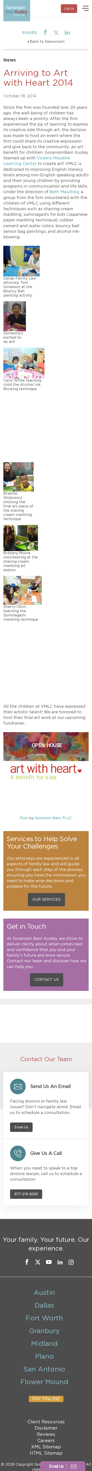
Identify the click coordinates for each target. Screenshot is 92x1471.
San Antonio (44, 1369)
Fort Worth (44, 1318)
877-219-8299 (26, 1194)
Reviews (46, 1434)
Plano (44, 1356)
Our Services (46, 899)
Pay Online (46, 1399)
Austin (44, 1292)
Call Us (69, 9)
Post (24, 818)
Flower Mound (44, 1382)
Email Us (21, 1127)
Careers (46, 1441)
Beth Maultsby (64, 192)
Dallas (44, 1305)
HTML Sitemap (46, 1453)
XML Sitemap (46, 1447)
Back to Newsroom (47, 41)
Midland (44, 1344)
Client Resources (46, 1422)
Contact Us (46, 979)
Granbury (44, 1331)
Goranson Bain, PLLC (53, 818)
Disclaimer (46, 1428)
